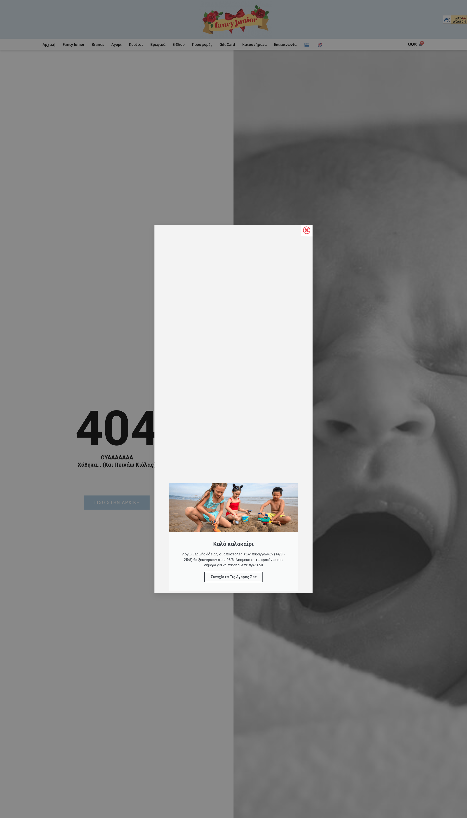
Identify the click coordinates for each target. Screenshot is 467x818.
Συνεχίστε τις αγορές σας (234, 577)
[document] (233, 409)
